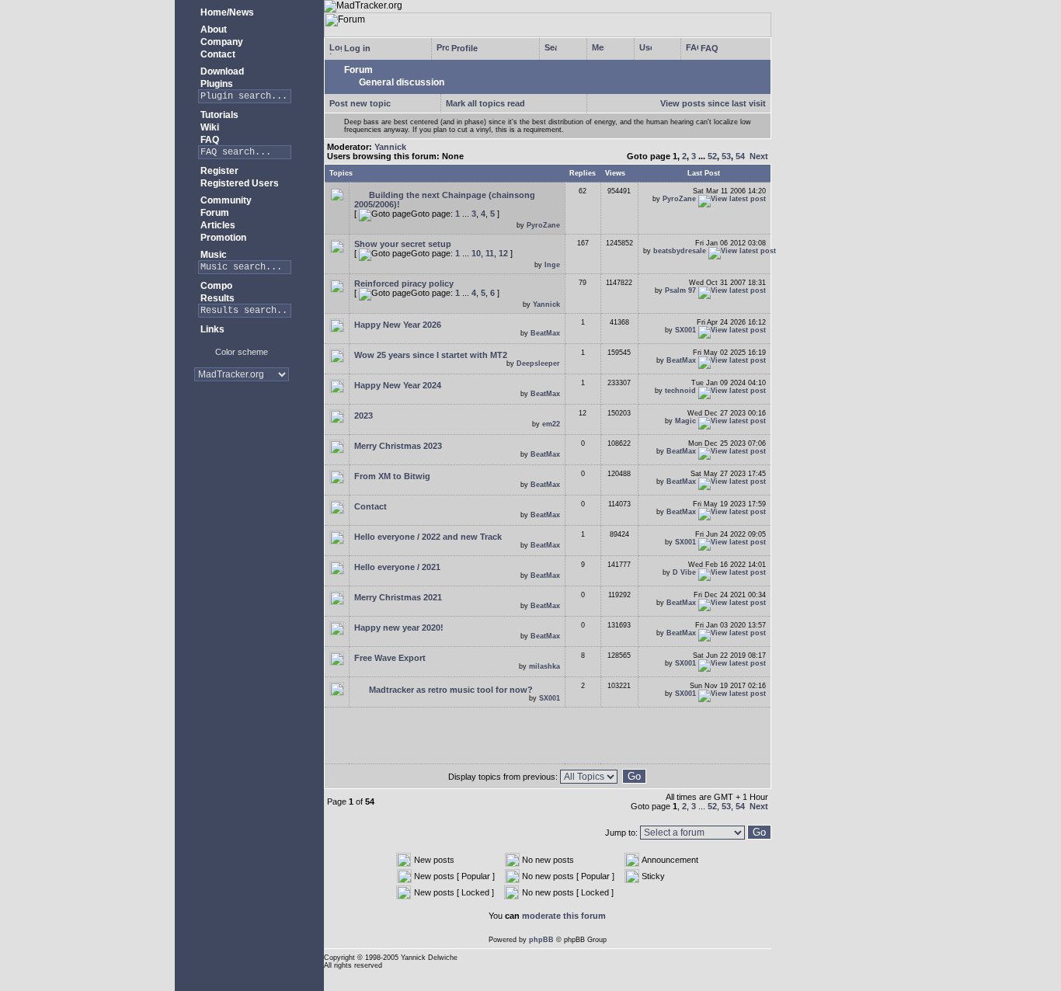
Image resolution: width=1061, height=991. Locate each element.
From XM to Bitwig (392, 476)
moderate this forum (564, 915)
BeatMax (545, 333)
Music (212, 254)
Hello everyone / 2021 (397, 567)
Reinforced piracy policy (404, 283)
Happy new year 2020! (399, 627)
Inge (552, 265)
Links (211, 329)
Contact (216, 54)
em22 (551, 424)
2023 (363, 415)
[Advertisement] (241, 442)
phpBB (541, 940)
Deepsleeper (538, 363)
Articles (216, 225)
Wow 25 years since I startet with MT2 (430, 355)
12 (503, 253)
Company (220, 42)
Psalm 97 (680, 290)
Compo (215, 285)
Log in (356, 48)
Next (759, 156)
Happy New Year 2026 (397, 324)
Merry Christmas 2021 (398, 597)
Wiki (208, 127)
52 (712, 156)
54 (740, 156)
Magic (685, 421)
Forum (213, 212)
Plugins (215, 83)
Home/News (226, 12)
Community (225, 200)
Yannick (390, 146)
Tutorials (218, 115)
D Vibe (684, 572)
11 (489, 253)
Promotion (222, 237)
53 (726, 156)
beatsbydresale (679, 251)
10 (476, 253)
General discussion (400, 82)
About (212, 29)
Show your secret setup (402, 244)
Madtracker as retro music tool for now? (450, 689)
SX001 (685, 330)
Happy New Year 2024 (397, 385)
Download (221, 71)
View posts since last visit (713, 103)
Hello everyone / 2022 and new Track (428, 536)
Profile (463, 48)
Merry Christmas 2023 (398, 445)
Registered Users (238, 183)
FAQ (208, 139)
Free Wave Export (390, 657)
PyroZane (543, 225)
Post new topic (360, 103)
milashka (544, 666)
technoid (680, 391)
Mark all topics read (485, 103)
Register (218, 170)
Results (216, 298)
